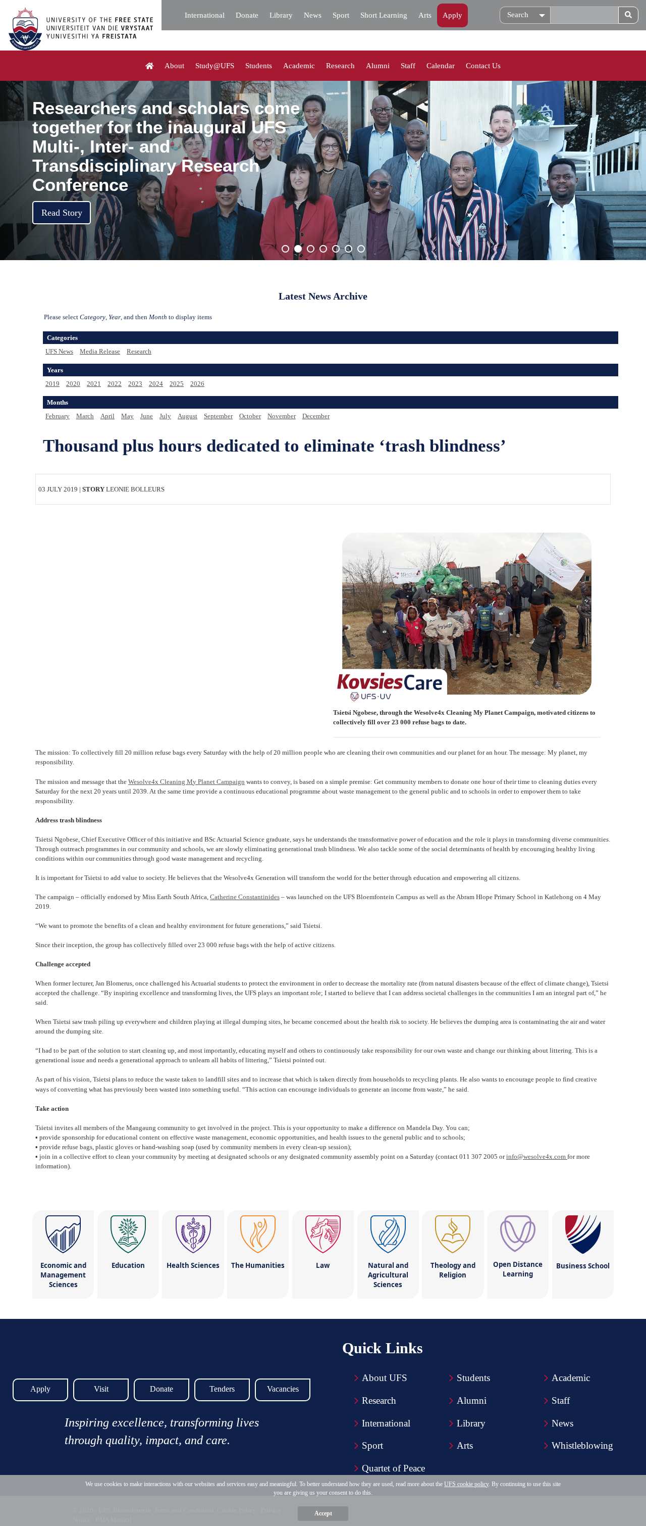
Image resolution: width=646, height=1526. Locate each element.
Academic (299, 66)
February (57, 416)
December (316, 416)
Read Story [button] (61, 213)
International (205, 15)
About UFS (384, 1377)
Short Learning (383, 15)
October (250, 416)
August (187, 416)
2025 (177, 383)
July (165, 416)
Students (258, 66)
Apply (452, 15)
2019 (52, 383)
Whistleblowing (582, 1445)
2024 (156, 383)
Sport (341, 15)
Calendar (440, 66)
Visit (101, 1389)
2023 (135, 383)
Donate (247, 15)
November (281, 416)
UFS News (59, 351)
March (85, 416)
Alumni (378, 66)
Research (340, 66)
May (127, 416)
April (107, 416)
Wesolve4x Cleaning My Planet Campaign (186, 781)
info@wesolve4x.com (536, 1156)
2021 (94, 383)
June (146, 416)
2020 (73, 383)
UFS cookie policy (466, 1484)
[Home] (149, 66)
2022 (114, 383)
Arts (425, 15)
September (218, 416)
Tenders (222, 1389)
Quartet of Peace (393, 1468)
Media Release (100, 351)
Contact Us (483, 66)
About (174, 66)
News (312, 15)
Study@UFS (214, 66)
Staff (408, 66)
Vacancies (283, 1389)
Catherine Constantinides (245, 897)
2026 (197, 383)
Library (281, 15)
